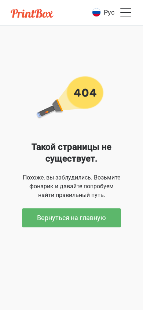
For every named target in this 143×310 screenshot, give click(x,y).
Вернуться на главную (71, 218)
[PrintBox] (32, 14)
